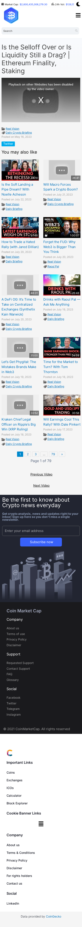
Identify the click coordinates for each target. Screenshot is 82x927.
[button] (41, 824)
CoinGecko (53, 916)
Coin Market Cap (24, 610)
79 (53, 454)
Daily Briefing (14, 208)
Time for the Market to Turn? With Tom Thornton (60, 367)
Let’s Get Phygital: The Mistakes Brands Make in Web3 (19, 367)
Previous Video (41, 474)
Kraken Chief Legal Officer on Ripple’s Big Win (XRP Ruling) (19, 424)
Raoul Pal (53, 266)
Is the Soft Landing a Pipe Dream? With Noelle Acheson (17, 189)
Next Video (41, 486)
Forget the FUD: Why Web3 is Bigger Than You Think (59, 247)
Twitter (8, 143)
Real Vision (12, 128)
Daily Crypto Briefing (19, 132)
